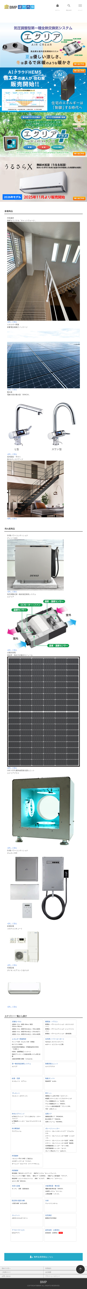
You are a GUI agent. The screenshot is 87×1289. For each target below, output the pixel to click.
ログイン (57, 10)
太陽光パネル (16, 1021)
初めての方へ (6, 1268)
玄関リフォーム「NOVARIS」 (54, 1122)
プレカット (16, 1093)
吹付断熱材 (16, 1128)
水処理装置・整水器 (52, 1186)
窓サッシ (48, 1093)
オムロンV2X (25, 1042)
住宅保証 (48, 1215)
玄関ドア (48, 1114)
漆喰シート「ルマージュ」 (55, 1178)
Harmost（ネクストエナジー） (54, 1042)
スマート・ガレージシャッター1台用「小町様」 (60, 1140)
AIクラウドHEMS (17, 1044)
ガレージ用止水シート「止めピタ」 (56, 1151)
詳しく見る (12, 322)
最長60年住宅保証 (51, 1218)
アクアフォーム (17, 1131)
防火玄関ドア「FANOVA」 (53, 1119)
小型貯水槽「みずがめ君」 (20, 1203)
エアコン (24, 1081)
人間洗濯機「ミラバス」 (52, 1194)
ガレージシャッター (52, 1128)
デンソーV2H (16, 1042)
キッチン (14, 1188)
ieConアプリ (16, 1233)
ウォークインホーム (51, 1203)
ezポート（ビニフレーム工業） (55, 1044)
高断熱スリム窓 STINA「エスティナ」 (57, 1096)
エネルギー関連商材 (19, 1039)
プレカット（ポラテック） (20, 1096)
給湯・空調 (16, 1078)
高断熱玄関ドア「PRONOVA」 (54, 1116)
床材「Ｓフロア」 (40, 1178)
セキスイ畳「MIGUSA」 (19, 1181)
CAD (47, 1200)
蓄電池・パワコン (51, 1021)
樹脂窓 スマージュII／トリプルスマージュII (58, 1098)
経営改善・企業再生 (52, 1230)
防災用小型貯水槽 (18, 1200)
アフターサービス (18, 1230)
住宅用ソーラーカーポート (54, 1039)
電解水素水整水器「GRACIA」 (54, 1188)
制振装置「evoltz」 (51, 1081)
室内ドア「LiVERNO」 (40, 1176)
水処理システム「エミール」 (54, 1191)
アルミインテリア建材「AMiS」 (22, 1176)
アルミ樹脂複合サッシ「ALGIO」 (55, 1101)
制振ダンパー (50, 1078)
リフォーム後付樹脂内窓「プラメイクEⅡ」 (58, 1106)
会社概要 (48, 1272)
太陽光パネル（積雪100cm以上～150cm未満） (26, 1029)
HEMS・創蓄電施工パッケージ (21, 1051)
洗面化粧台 (25, 1188)
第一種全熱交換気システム (21, 1064)
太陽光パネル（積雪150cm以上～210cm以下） (26, 1031)
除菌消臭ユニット (51, 1064)
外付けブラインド (18, 1114)
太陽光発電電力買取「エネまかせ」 (23, 1059)
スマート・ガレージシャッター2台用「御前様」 (60, 1143)
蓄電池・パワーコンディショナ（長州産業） (58, 1033)
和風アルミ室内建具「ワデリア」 (58, 1176)
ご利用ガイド (6, 1272)
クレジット (16, 1215)
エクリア (14, 1066)
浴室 (19, 1188)
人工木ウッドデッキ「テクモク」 (22, 1161)
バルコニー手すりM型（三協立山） (23, 1158)
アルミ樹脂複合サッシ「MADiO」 (55, 1104)
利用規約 (48, 1268)
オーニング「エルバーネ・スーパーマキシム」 (26, 1164)
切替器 (32, 1042)
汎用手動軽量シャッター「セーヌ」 (56, 1148)
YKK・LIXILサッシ (51, 1109)
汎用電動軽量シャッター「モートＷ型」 (57, 1146)
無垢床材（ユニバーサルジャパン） (23, 1178)
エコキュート (16, 1081)
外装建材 (15, 1156)
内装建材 (15, 1170)
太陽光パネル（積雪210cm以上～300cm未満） (26, 1034)
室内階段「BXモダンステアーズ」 (22, 1173)
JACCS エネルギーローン (20, 1218)
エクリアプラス (50, 1066)
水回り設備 (16, 1186)
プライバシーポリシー (52, 1276)
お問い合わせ (6, 1276)
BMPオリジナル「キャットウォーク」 (45, 1173)
